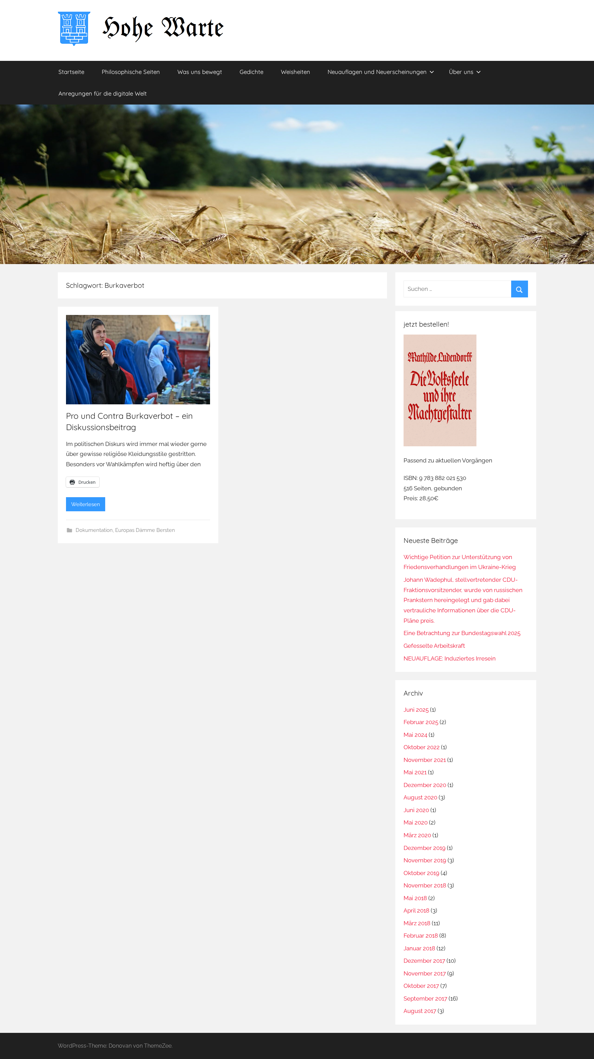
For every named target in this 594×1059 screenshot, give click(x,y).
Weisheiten (295, 71)
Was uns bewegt (199, 71)
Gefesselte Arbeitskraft (434, 645)
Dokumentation (94, 530)
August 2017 (420, 1010)
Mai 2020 (416, 822)
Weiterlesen (85, 504)
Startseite (71, 71)
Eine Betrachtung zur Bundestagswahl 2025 (462, 633)
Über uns (461, 71)
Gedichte (251, 71)
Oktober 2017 (421, 985)
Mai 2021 (415, 772)
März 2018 (417, 923)
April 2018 (416, 910)
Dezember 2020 (425, 785)
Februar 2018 (421, 935)
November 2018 (425, 885)
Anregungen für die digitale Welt (102, 93)
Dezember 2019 (425, 847)
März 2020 (417, 835)
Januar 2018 (419, 948)
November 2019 (425, 860)
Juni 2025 (416, 709)
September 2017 (425, 998)
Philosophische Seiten (131, 71)
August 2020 (420, 797)
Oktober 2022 (422, 747)
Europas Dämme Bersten (145, 530)
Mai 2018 (415, 898)
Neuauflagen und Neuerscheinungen (377, 71)
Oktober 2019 (421, 873)
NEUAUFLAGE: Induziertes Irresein (450, 658)
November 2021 (425, 759)
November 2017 (425, 973)
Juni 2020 (416, 810)
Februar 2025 (421, 722)
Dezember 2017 (424, 960)
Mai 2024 (415, 734)
